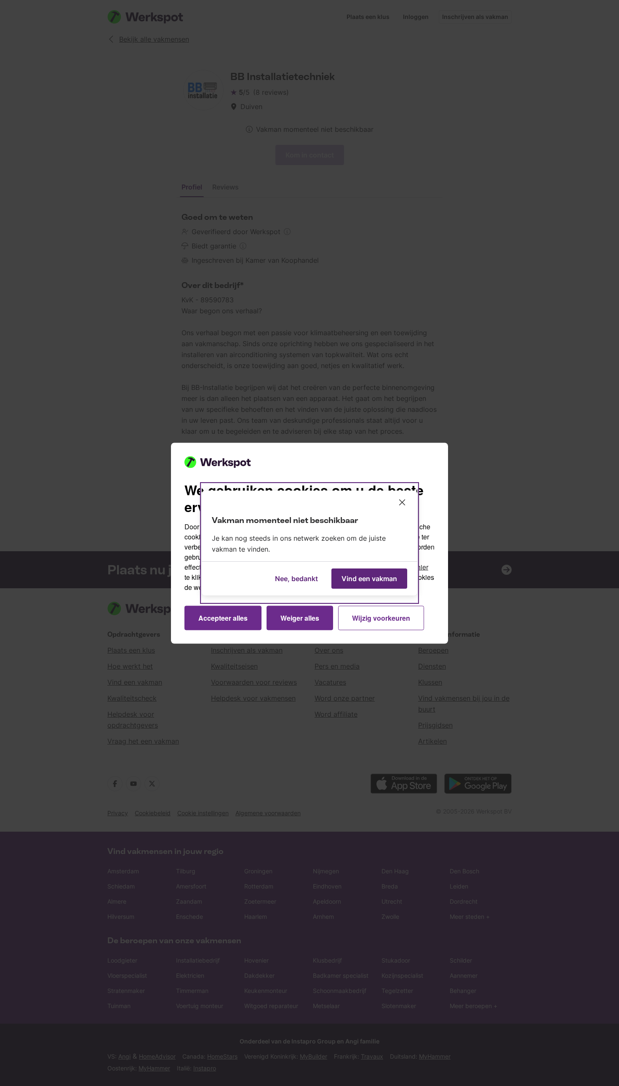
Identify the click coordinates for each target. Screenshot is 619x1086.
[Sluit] (402, 502)
